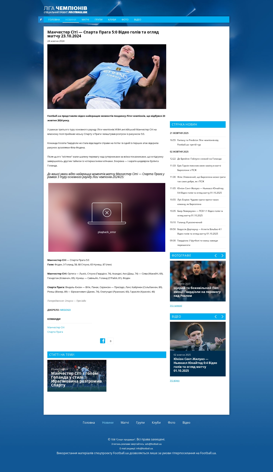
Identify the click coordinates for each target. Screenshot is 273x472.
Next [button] (222, 255)
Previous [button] (216, 255)
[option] (106, 376)
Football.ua (208, 453)
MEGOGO (65, 310)
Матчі (85, 19)
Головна (54, 19)
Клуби (112, 19)
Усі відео (175, 380)
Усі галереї (176, 305)
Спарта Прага (55, 331)
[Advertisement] (198, 53)
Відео (137, 19)
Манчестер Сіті (55, 327)
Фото (125, 19)
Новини (70, 19)
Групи (99, 19)
